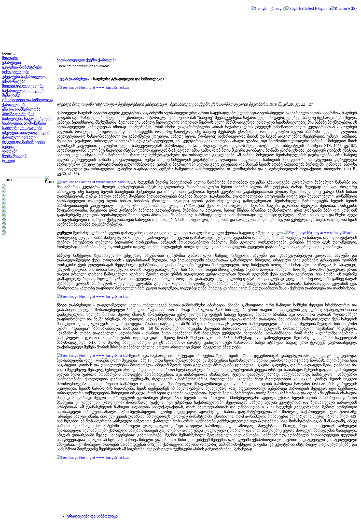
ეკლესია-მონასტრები (22, 67)
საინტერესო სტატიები (22, 128)
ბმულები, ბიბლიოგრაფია (26, 132)
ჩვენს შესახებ (14, 156)
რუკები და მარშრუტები (23, 142)
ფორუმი (9, 151)
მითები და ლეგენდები (22, 86)
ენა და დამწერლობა (21, 109)
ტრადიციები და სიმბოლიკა (27, 100)
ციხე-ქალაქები (15, 72)
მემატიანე (11, 95)
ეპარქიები (11, 62)
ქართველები (14, 104)
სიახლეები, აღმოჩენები (24, 123)
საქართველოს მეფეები (23, 90)
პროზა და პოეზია (18, 114)
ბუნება (8, 146)
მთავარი (10, 58)
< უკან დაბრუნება (73, 79)
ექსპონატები (13, 81)
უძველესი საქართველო (24, 76)
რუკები (8, 160)
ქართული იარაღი (19, 137)
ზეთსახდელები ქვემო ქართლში (86, 60)
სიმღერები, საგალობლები (27, 118)
